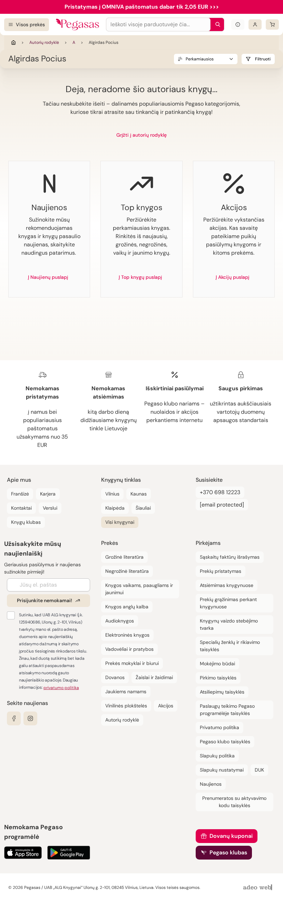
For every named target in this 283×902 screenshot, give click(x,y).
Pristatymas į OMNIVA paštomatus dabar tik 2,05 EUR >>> (142, 6)
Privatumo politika (219, 727)
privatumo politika (61, 687)
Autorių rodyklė (44, 42)
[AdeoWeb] (258, 887)
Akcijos (165, 706)
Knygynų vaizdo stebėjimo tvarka (229, 624)
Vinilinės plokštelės (126, 706)
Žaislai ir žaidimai (154, 677)
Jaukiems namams (125, 691)
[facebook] (14, 718)
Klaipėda (115, 508)
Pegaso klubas (228, 852)
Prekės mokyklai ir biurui (132, 663)
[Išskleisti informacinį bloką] (237, 24)
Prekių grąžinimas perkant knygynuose (228, 603)
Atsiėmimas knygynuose (226, 585)
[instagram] (30, 718)
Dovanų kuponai (231, 836)
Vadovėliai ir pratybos (129, 649)
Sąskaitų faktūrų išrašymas (230, 557)
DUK (259, 770)
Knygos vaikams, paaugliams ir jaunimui (139, 589)
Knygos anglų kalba (126, 607)
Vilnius (112, 494)
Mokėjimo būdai (217, 663)
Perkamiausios (200, 59)
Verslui (50, 508)
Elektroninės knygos (127, 635)
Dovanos (115, 677)
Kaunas (138, 494)
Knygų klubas (26, 522)
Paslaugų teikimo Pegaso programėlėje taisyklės (227, 709)
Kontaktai (21, 508)
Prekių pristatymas (220, 571)
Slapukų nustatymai (222, 770)
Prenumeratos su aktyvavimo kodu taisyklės (234, 801)
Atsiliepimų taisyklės (222, 692)
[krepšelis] (272, 24)
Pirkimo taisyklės (218, 678)
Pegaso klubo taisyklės (225, 741)
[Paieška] (216, 24)
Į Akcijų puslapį (232, 277)
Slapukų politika (217, 756)
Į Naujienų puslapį (48, 277)
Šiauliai (143, 508)
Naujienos (211, 784)
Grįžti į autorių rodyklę (141, 135)
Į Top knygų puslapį (140, 277)
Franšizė (20, 494)
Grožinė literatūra (124, 557)
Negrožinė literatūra (127, 571)
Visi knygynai (119, 522)
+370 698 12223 (220, 492)
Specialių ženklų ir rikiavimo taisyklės (230, 646)
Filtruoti (263, 59)
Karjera (48, 494)
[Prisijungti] (255, 24)
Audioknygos (119, 621)
